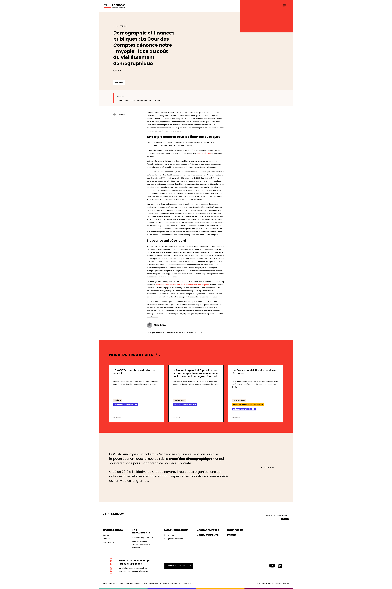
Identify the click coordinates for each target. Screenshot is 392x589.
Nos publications (176, 530)
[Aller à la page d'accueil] (114, 6)
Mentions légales (109, 583)
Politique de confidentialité (181, 583)
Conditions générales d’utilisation (129, 583)
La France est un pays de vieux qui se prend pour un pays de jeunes (182, 284)
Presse (231, 535)
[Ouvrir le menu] (284, 5)
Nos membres (108, 542)
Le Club (106, 535)
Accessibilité (164, 583)
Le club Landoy (113, 530)
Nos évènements (208, 535)
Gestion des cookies (151, 583)
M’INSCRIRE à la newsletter (179, 566)
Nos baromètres (208, 530)
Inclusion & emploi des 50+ (142, 537)
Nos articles (121, 26)
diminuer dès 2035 (204, 153)
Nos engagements (141, 531)
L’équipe (106, 539)
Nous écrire (235, 530)
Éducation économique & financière (142, 546)
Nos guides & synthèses (173, 539)
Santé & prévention (139, 541)
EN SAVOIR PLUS (267, 467)
